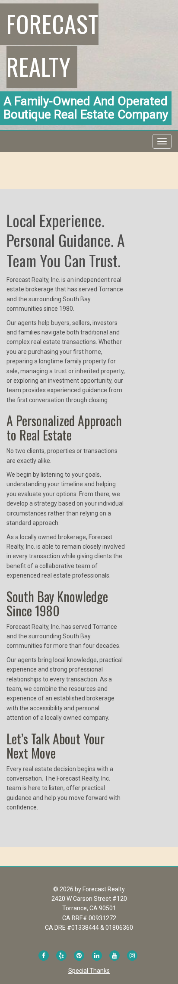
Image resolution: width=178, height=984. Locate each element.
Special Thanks (89, 970)
